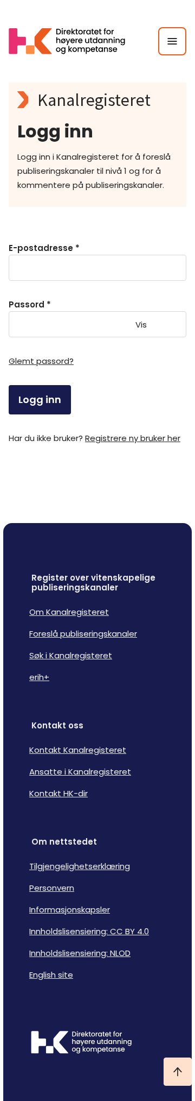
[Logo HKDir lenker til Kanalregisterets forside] (74, 41)
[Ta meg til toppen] (178, 1072)
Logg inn (39, 399)
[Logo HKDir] (97, 1043)
